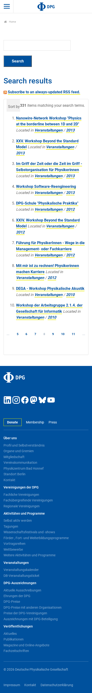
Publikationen (14, 639)
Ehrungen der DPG (17, 596)
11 (73, 334)
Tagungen (11, 526)
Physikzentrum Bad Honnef (24, 468)
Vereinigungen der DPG (21, 487)
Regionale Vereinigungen (22, 506)
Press (53, 422)
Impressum (12, 685)
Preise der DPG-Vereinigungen (25, 613)
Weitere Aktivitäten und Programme (29, 555)
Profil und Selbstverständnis (24, 445)
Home (12, 21)
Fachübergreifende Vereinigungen (28, 500)
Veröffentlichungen (18, 626)
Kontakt (9, 480)
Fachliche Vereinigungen (21, 494)
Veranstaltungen (48, 130)
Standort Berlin (14, 474)
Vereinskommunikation (20, 462)
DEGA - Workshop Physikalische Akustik (50, 288)
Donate (12, 422)
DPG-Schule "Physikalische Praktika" (47, 203)
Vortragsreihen (14, 543)
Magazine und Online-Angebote (26, 645)
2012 (70, 209)
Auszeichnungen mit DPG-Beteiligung (31, 619)
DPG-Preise (12, 601)
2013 (70, 130)
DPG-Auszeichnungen (20, 583)
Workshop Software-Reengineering (46, 186)
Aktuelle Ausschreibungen (22, 590)
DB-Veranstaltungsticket (21, 576)
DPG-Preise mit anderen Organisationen (33, 607)
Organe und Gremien (19, 451)
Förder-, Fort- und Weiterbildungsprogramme (36, 538)
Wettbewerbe (13, 549)
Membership (35, 422)
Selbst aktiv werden (18, 520)
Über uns (10, 438)
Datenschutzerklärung (57, 685)
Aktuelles (10, 634)
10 (62, 334)
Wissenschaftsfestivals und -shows (29, 532)
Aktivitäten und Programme (24, 514)
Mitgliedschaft (14, 457)
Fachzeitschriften (16, 651)
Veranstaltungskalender (21, 570)
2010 (70, 294)
